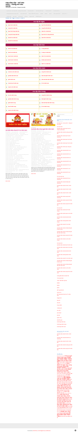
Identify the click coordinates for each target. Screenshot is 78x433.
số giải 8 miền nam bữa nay (36, 165)
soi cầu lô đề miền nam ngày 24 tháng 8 (12, 163)
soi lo (17, 170)
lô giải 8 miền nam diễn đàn (49, 144)
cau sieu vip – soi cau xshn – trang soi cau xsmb (16, 10)
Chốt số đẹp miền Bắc (64, 361)
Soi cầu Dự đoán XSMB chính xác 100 (64, 400)
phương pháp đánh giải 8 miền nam (37, 155)
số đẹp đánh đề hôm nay (35, 164)
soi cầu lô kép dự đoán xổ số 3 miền (21, 165)
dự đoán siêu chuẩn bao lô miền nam (64, 244)
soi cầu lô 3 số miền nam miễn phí (11, 153)
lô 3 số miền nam (45, 83)
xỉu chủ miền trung (12, 95)
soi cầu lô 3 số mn (19, 155)
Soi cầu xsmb (31, 10)
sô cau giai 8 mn (34, 160)
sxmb (66, 407)
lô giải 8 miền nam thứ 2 (45, 149)
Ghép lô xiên (62, 391)
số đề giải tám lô (49, 162)
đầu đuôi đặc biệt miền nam (48, 79)
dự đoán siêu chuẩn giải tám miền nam (42, 129)
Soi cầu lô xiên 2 (68, 403)
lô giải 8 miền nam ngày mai (48, 148)
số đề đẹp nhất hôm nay (35, 162)
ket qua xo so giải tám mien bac (45, 134)
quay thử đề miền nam (35, 158)
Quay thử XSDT (42, 158)
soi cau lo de (18, 159)
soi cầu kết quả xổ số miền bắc (64, 402)
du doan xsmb (63, 367)
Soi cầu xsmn (56, 10)
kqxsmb (58, 394)
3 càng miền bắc (45, 48)
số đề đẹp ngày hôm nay (46, 160)
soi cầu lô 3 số (8, 140)
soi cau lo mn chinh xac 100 (10, 170)
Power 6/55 (59, 305)
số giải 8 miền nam (44, 164)
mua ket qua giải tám (46, 152)
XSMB (41, 13)
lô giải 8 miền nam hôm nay (36, 145)
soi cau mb (63, 397)
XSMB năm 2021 (65, 411)
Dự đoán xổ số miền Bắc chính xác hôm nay (64, 380)
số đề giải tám (43, 162)
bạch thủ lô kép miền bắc (13, 31)
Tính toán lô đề (23, 13)
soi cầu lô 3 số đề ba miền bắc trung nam (12, 143)
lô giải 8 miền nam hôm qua (36, 147)
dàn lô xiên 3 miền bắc (13, 59)
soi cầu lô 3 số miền (9, 149)
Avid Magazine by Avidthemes (44, 430)
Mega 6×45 (59, 297)
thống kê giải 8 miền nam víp (47, 165)
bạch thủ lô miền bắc (12, 25)
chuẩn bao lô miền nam (13, 83)
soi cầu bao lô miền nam (24, 134)
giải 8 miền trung (12, 102)
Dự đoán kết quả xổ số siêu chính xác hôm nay (64, 370)
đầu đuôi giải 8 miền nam (47, 75)
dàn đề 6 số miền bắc (12, 37)
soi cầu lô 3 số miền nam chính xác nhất (12, 150)
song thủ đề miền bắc (46, 28)
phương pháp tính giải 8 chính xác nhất (38, 157)
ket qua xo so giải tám (35, 134)
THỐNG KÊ (8, 16)
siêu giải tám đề (51, 159)
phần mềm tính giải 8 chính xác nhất (47, 153)
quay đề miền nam (49, 157)
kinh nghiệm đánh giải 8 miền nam (37, 140)
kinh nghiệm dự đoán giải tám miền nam (38, 139)
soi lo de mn (21, 170)
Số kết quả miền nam (61, 326)
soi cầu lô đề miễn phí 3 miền (10, 164)
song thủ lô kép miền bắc (13, 34)
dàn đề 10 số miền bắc (13, 40)
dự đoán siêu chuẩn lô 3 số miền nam (16, 130)
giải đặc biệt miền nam (13, 75)
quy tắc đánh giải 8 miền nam (36, 159)
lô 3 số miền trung (45, 106)
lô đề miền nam (34, 144)
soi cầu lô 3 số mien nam (17, 149)
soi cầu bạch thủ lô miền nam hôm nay (12, 134)
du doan (63, 366)
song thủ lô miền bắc (12, 28)
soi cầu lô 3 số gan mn (9, 148)
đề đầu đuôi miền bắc (46, 59)
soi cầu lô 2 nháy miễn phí (19, 135)
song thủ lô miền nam (46, 71)
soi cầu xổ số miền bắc (64, 405)
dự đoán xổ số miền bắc (64, 378)
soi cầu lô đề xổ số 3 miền (20, 164)
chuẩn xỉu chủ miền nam (13, 71)
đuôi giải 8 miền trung (46, 98)
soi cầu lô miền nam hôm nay (24, 169)
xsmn (58, 413)
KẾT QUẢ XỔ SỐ (57, 13)
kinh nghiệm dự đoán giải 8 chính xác (37, 138)
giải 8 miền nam (11, 79)
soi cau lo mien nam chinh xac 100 (11, 168)
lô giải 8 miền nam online (35, 149)
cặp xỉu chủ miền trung (13, 110)
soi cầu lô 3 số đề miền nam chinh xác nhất (13, 145)
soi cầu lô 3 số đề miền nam (10, 144)
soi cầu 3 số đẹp (22, 133)
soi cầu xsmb (62, 404)
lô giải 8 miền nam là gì (46, 147)
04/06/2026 (34, 130)
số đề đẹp (39, 160)
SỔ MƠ (26, 16)
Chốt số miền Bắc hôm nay (64, 358)
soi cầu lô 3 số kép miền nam (19, 148)
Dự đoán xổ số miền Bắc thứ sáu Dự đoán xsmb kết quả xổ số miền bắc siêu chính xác (64, 387)
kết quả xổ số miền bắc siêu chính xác (63, 396)
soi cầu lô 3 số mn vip (9, 158)
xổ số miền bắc (64, 413)
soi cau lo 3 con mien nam (10, 138)
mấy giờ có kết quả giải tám (36, 150)
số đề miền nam (34, 163)
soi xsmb (62, 407)
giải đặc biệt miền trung (13, 98)
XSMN (46, 13)
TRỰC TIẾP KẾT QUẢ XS (33, 13)
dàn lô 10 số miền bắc (46, 56)
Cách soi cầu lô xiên (63, 363)
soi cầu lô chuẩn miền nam (10, 159)
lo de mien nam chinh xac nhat (36, 143)
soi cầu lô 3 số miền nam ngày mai (11, 154)
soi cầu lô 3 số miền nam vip (10, 155)
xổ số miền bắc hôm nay (63, 414)
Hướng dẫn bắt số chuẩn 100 (12, 13)
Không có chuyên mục (67, 393)
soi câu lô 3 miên (18, 138)
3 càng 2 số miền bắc (46, 52)
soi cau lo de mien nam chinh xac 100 (21, 160)
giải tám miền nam (45, 133)
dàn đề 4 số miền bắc (46, 31)
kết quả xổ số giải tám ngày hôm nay (37, 135)
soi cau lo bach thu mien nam (19, 158)
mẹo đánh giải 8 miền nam (46, 150)
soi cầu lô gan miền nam (10, 165)
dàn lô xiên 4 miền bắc (13, 63)
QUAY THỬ (31, 16)
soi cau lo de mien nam (10, 160)
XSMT (50, 13)
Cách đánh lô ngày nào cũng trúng (64, 365)
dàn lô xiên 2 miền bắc (13, 56)
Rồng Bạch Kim (45, 159)
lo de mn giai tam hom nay (47, 143)
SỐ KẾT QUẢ (38, 16)
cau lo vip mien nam (40, 130)
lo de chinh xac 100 (47, 140)
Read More (33, 173)
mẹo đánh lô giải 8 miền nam (36, 152)
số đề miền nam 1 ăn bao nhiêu (43, 163)
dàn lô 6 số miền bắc (12, 48)
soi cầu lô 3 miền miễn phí (10, 139)
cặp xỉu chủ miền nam (13, 87)
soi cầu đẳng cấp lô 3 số (10, 135)
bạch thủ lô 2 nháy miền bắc (48, 34)
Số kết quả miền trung (61, 324)
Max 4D (58, 302)
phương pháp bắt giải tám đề (47, 154)
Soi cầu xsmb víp (39, 10)
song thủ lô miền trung (47, 95)
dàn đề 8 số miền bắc (46, 37)
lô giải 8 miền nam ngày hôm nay (37, 148)
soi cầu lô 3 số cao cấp (15, 140)
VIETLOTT (64, 13)
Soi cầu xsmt (48, 10)
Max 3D (58, 300)
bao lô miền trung (12, 106)
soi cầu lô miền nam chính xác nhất (12, 169)
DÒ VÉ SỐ (20, 16)
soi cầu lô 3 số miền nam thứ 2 (23, 154)
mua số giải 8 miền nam (35, 153)
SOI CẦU (15, 16)
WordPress (35, 430)
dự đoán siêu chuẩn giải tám (36, 133)
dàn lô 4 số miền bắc (46, 63)
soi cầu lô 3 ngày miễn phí (19, 139)
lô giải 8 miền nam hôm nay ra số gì (48, 145)
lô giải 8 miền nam (41, 144)
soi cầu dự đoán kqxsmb (64, 398)
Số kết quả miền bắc (61, 321)
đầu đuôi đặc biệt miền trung (48, 102)
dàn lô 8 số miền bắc (12, 52)
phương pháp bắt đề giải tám (36, 154)
